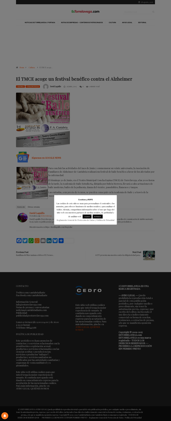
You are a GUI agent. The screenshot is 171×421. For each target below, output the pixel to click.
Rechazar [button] (97, 216)
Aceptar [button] (87, 216)
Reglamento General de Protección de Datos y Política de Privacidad (85, 220)
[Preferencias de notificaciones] (4, 415)
